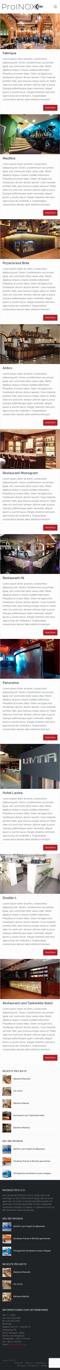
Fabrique (9, 53)
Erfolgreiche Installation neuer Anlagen (32, 1173)
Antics (7, 368)
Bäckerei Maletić (21, 1103)
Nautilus (9, 158)
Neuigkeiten (33, 1366)
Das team (21, 1366)
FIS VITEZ (18, 1091)
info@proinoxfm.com (18, 1345)
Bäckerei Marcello (22, 1079)
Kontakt (44, 1366)
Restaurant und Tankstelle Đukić (28, 1003)
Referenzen (40, 1363)
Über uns (29, 1363)
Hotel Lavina (13, 793)
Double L (10, 898)
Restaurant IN (13, 578)
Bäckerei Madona (21, 1128)
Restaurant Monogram (20, 473)
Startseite (19, 1363)
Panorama (11, 683)
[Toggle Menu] (55, 6)
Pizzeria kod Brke (16, 263)
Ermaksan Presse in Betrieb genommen (31, 1161)
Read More (50, 107)
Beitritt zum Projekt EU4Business (29, 1149)
